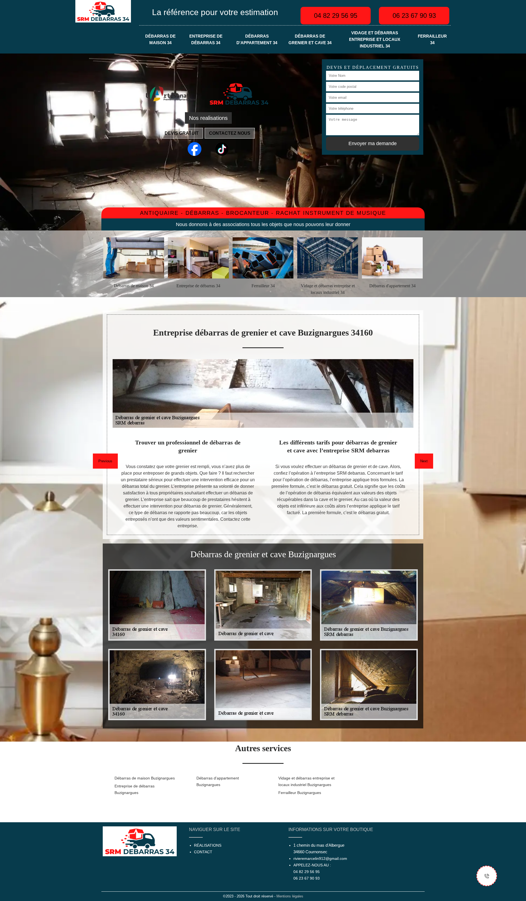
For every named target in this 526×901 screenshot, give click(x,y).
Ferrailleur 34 (432, 39)
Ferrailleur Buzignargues (299, 792)
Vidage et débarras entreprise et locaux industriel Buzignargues (306, 781)
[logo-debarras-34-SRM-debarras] (103, 11)
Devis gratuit (182, 133)
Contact (203, 852)
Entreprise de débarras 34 (205, 39)
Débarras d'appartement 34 (256, 39)
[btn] (486, 876)
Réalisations (207, 845)
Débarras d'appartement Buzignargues (217, 781)
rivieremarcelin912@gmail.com (320, 858)
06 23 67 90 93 (414, 15)
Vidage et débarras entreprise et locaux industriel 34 (374, 39)
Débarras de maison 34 (160, 39)
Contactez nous (229, 133)
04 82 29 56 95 (335, 15)
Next (424, 461)
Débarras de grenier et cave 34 (309, 39)
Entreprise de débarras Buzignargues (135, 789)
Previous (105, 461)
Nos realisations (208, 118)
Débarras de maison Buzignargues (145, 778)
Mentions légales (289, 896)
